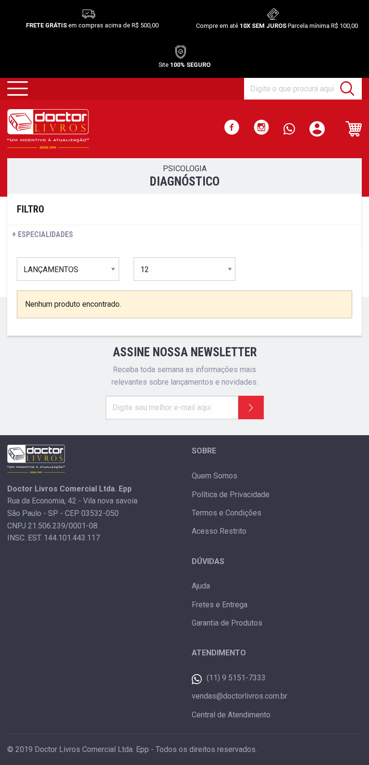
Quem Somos (214, 475)
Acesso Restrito (219, 531)
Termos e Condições (226, 512)
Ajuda (201, 585)
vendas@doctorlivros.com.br (239, 696)
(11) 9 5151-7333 (236, 677)
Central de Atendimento (231, 714)
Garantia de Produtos (227, 622)
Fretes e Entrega (219, 604)
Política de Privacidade (231, 494)
